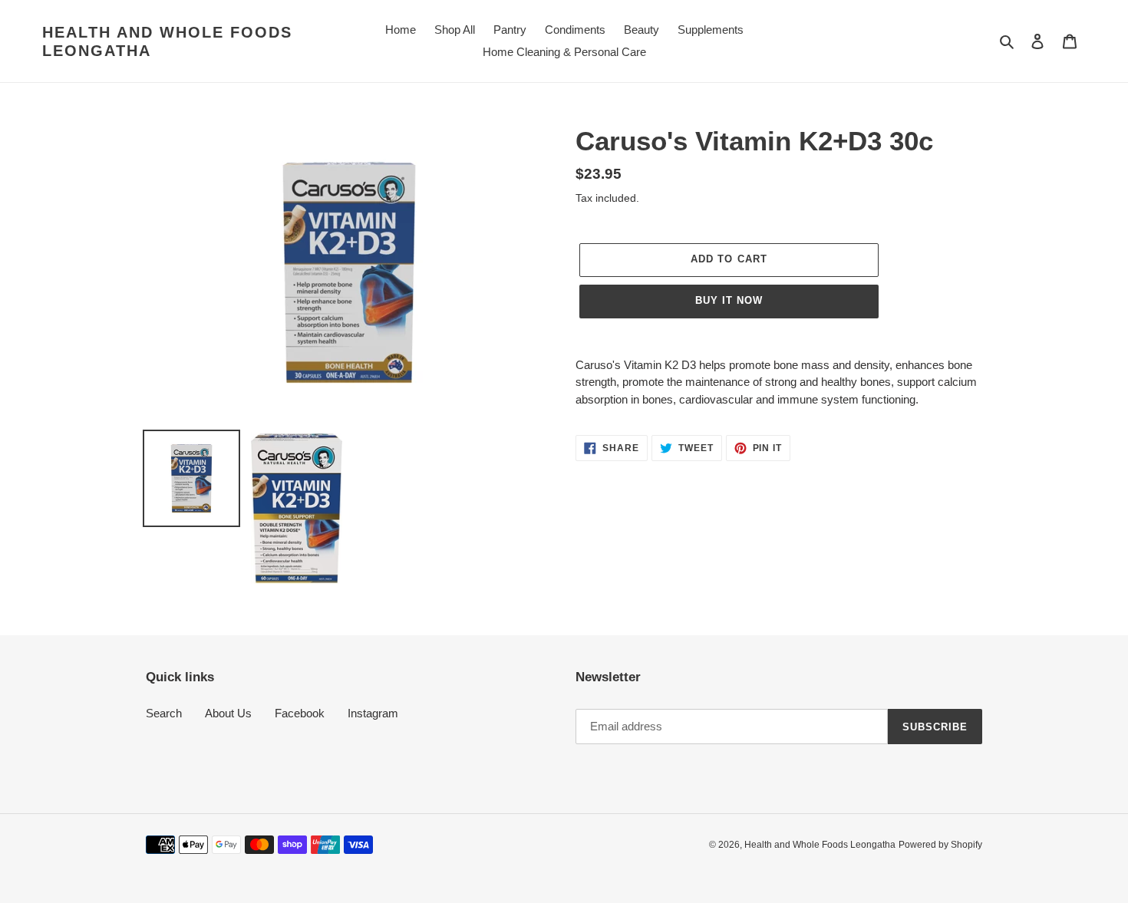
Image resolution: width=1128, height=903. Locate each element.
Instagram (373, 713)
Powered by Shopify (940, 844)
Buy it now (729, 300)
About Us (228, 713)
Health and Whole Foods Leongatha (167, 41)
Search (164, 713)
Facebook (300, 713)
